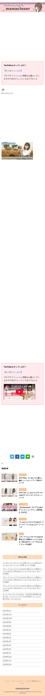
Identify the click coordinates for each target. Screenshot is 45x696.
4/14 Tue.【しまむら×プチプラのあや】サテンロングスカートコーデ (31, 495)
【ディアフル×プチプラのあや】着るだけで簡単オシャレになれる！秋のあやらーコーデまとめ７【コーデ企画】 (22, 571)
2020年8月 (7, 626)
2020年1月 (7, 653)
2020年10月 (7, 618)
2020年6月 (7, 634)
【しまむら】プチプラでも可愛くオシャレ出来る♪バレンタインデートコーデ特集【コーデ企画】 (22, 564)
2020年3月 (7, 645)
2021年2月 (7, 611)
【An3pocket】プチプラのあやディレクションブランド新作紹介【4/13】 (31, 509)
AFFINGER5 (22, 693)
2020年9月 (7, 622)
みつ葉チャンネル (13, 70)
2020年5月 (7, 637)
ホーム (7, 681)
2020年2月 (7, 649)
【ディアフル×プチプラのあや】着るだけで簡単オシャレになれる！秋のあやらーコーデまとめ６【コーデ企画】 (22, 579)
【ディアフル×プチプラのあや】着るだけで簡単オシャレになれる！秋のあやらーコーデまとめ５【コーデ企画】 (22, 588)
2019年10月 (7, 664)
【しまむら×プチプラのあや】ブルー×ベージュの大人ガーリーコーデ (31, 524)
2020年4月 (7, 641)
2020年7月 (7, 630)
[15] (22, 457)
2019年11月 (7, 660)
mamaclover (22, 688)
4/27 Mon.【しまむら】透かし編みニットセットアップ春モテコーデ (30, 480)
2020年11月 (7, 614)
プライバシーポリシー (18, 681)
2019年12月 (7, 657)
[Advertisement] (22, 37)
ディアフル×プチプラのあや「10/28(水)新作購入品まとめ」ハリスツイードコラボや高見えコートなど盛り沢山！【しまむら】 (22, 596)
